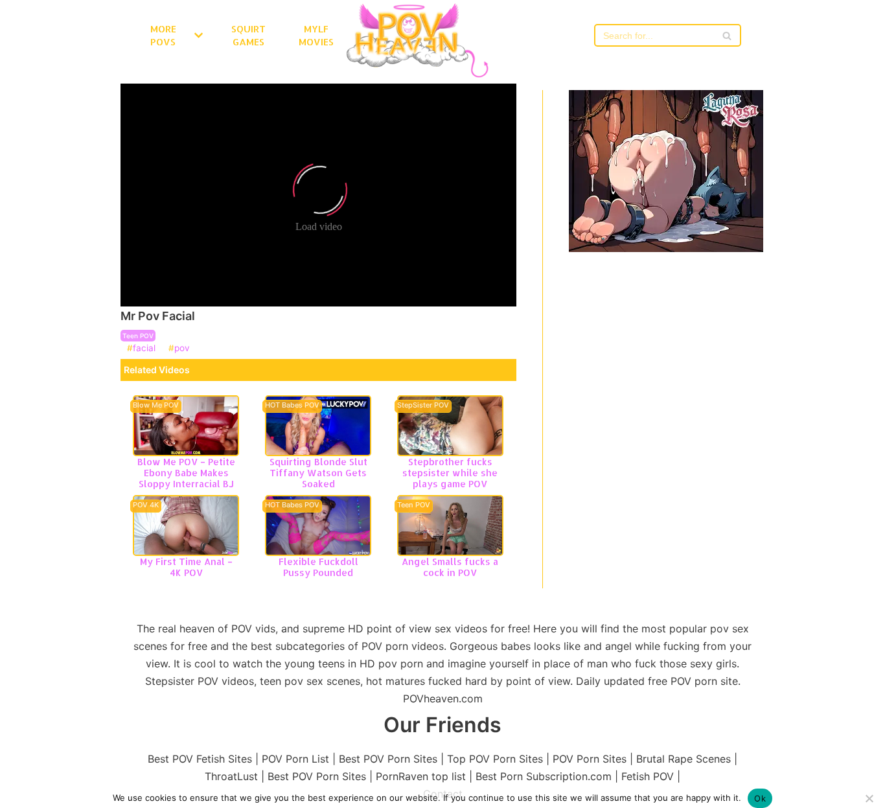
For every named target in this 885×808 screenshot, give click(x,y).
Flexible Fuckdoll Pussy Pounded (318, 567)
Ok (760, 798)
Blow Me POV (156, 406)
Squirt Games (248, 35)
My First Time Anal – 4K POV (186, 567)
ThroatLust (231, 776)
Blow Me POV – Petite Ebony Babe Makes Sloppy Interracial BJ (186, 472)
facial (144, 348)
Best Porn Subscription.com (544, 776)
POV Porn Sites (589, 758)
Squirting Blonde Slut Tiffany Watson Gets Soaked (318, 472)
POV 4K (146, 505)
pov (182, 348)
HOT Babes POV (292, 406)
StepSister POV (423, 406)
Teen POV (138, 336)
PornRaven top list (421, 776)
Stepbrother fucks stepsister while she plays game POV (450, 472)
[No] (868, 798)
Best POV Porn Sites (388, 758)
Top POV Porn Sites (495, 758)
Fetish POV (647, 776)
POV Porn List (295, 758)
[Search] (726, 35)
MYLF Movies (316, 35)
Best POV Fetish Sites (200, 758)
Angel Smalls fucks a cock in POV (450, 567)
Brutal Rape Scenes (683, 758)
